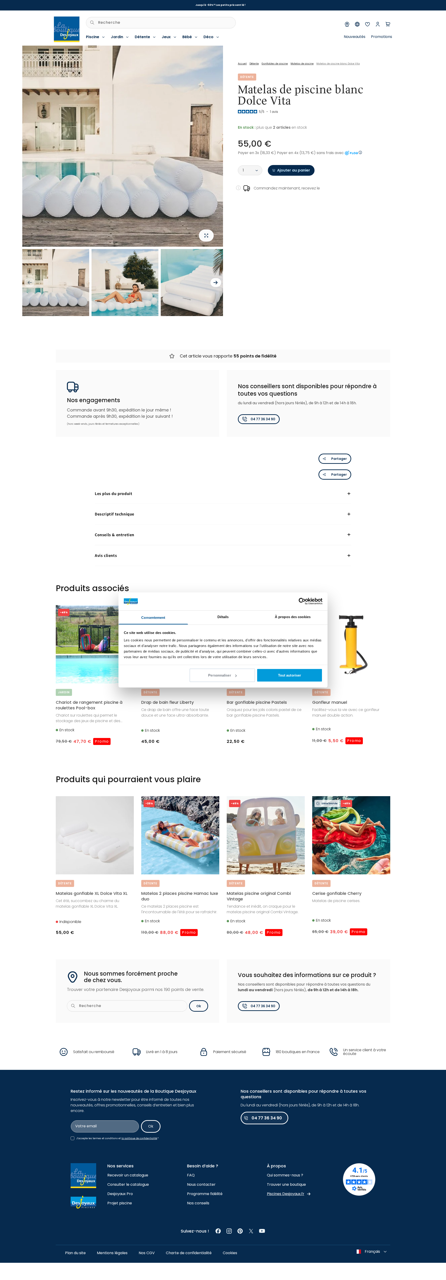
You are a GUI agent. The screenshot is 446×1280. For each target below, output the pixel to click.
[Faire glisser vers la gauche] (29, 282)
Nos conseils (198, 1203)
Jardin (117, 37)
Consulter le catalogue (128, 1184)
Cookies (230, 1253)
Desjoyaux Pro (120, 1193)
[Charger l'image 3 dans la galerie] (194, 282)
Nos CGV (147, 1253)
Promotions (381, 36)
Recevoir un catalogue (127, 1175)
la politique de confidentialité (139, 1138)
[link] (218, 1231)
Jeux (166, 37)
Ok (198, 1006)
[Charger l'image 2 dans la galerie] (125, 282)
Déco (208, 37)
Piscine (92, 37)
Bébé (187, 37)
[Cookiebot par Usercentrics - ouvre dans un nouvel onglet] (302, 601)
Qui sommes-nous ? (285, 1175)
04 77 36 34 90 (263, 419)
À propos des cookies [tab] (293, 617)
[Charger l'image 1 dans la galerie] (55, 282)
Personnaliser (219, 675)
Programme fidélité (205, 1193)
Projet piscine (119, 1203)
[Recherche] (92, 22)
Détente (142, 37)
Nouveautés (354, 36)
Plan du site (75, 1253)
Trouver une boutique (286, 1184)
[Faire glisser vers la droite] (215, 282)
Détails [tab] (223, 617)
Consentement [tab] (153, 617)
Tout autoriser (289, 675)
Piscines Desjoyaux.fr (285, 1193)
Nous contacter (201, 1184)
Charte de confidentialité (189, 1253)
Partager (339, 458)
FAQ (191, 1175)
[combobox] (161, 22)
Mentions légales (112, 1253)
